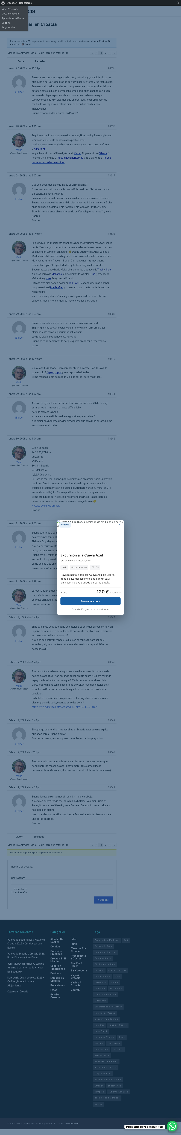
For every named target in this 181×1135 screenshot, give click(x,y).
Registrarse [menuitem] (25, 2)
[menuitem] (3, 3)
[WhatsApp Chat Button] (172, 1126)
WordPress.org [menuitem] (10, 9)
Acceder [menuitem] (12, 2)
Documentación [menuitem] (10, 13)
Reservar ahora (90, 601)
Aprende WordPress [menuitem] (13, 18)
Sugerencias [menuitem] (8, 27)
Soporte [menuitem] (6, 22)
